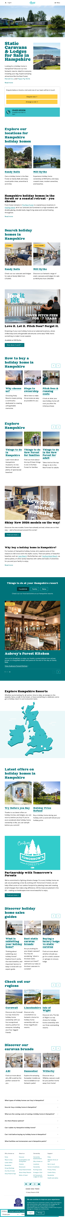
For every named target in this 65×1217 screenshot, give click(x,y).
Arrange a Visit (37, 1172)
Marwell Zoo (9, 79)
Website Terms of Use (53, 1160)
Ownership (36, 1167)
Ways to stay (9, 1160)
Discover (21, 1157)
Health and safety (53, 1178)
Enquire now (31, 97)
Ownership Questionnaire (37, 1157)
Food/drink (23, 589)
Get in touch (51, 1164)
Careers (21, 1164)
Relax (44, 589)
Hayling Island (10, 207)
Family (34, 589)
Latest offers (8, 1162)
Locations (36, 1164)
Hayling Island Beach (49, 556)
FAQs (49, 1157)
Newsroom (22, 1167)
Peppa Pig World (24, 79)
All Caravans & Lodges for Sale (37, 1176)
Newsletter (8, 1165)
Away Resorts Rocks (25, 1170)
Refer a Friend (23, 1175)
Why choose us (37, 1161)
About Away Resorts (25, 1172)
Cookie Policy (52, 1172)
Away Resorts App (10, 1173)
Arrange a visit (31, 102)
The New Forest (28, 205)
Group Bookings (9, 1168)
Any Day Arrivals (10, 1171)
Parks (6, 1157)
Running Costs (37, 1170)
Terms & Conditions (53, 1167)
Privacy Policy (52, 1170)
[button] (32, 1100)
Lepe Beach (22, 556)
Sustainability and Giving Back (24, 1160)
